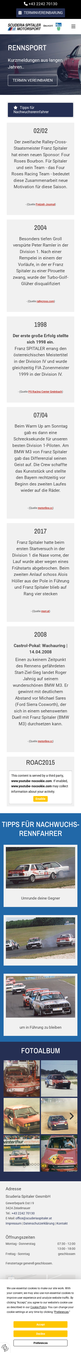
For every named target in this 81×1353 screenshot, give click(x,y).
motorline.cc (45, 508)
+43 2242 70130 (23, 1213)
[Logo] (34, 26)
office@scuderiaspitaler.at (34, 1218)
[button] (40, 12)
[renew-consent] (5, 1348)
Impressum (13, 1223)
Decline (40, 1333)
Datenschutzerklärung (38, 1223)
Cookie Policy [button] (38, 1307)
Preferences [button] (61, 1312)
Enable (40, 799)
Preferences (41, 1343)
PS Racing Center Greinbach (45, 391)
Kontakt (62, 1223)
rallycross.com (45, 301)
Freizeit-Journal (45, 204)
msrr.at (45, 611)
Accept (40, 1324)
